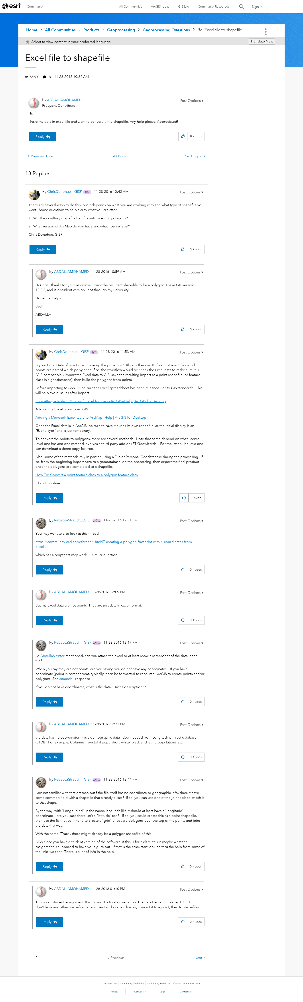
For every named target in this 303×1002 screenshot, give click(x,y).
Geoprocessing (121, 30)
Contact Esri (186, 991)
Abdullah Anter (52, 656)
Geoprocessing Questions (166, 30)
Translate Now (261, 41)
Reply (40, 137)
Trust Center (139, 991)
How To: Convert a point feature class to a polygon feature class (86, 475)
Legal (162, 991)
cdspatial (66, 679)
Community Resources (213, 6)
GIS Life (183, 6)
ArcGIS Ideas (160, 6)
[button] (192, 101)
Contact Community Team (186, 983)
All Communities (130, 6)
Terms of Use (110, 983)
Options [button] (266, 31)
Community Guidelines (132, 983)
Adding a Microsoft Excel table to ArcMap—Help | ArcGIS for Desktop (90, 417)
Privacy (114, 991)
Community (35, 6)
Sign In (257, 6)
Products (91, 30)
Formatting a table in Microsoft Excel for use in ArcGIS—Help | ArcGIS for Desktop (100, 401)
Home (31, 30)
